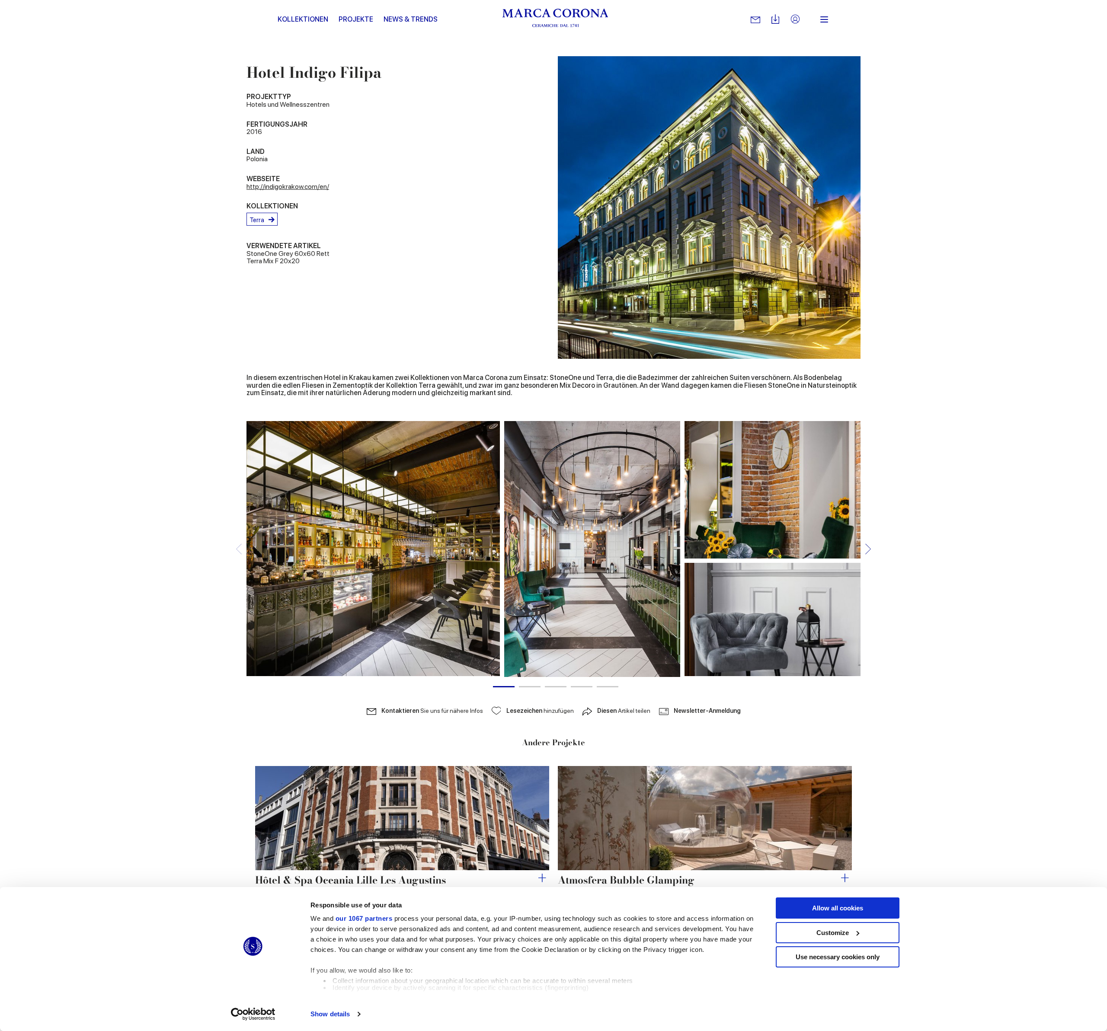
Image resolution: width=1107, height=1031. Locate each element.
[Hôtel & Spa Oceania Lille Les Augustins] (402, 818)
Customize (832, 932)
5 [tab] (607, 686)
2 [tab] (530, 686)
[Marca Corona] (555, 19)
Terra (257, 220)
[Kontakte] (755, 19)
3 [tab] (555, 686)
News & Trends (411, 19)
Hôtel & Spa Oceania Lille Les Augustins (350, 880)
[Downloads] (775, 20)
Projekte (356, 19)
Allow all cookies (837, 908)
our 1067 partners (364, 918)
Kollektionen (303, 19)
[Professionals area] (795, 19)
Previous (239, 548)
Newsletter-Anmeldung (707, 710)
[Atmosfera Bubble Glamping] (705, 818)
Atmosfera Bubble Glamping (626, 880)
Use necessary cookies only (838, 957)
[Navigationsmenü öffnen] (824, 19)
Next (868, 548)
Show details (330, 1014)
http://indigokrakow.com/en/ (287, 186)
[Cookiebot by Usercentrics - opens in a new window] (253, 1014)
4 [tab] (581, 686)
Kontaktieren (432, 710)
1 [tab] (504, 686)
